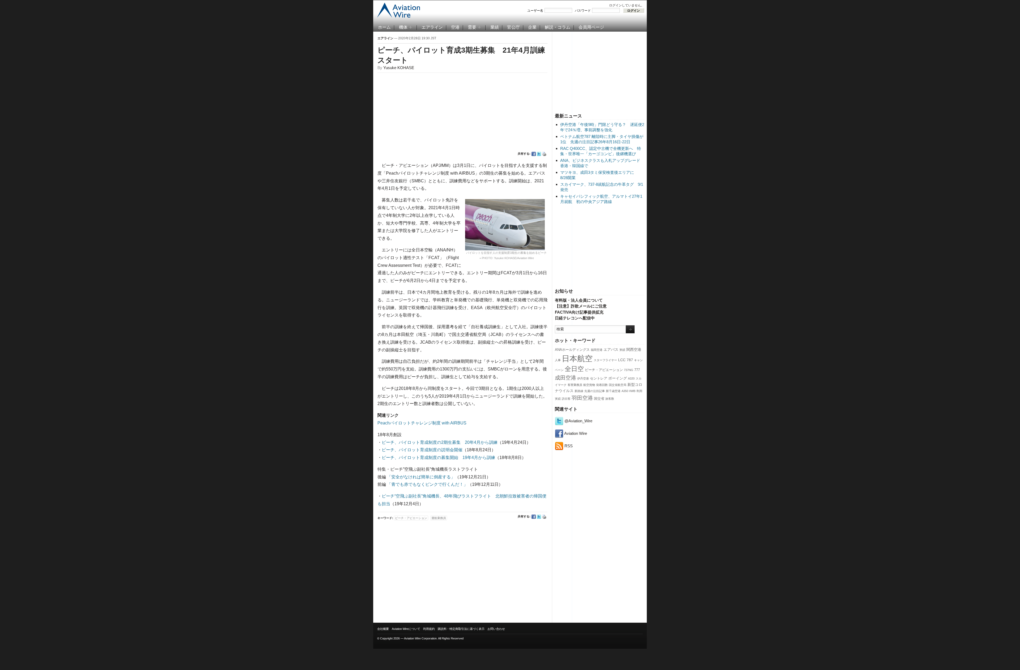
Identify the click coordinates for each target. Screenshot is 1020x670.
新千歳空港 (613, 391)
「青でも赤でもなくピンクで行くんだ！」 (427, 484)
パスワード (583, 10)
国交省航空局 (617, 384)
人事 (558, 360)
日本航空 (577, 358)
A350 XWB (628, 391)
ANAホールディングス (572, 350)
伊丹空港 (583, 378)
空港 (455, 27)
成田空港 (565, 378)
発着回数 (602, 384)
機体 (403, 27)
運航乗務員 (438, 518)
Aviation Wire (575, 433)
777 (637, 370)
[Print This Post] (544, 154)
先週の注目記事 (594, 391)
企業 (532, 27)
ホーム (384, 27)
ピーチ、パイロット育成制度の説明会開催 (422, 450)
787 (630, 360)
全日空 (574, 368)
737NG (628, 370)
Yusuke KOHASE (398, 67)
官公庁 (513, 27)
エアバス (611, 349)
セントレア (598, 378)
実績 (622, 349)
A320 (631, 378)
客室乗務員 (575, 384)
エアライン (432, 27)
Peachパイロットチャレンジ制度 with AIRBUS (421, 423)
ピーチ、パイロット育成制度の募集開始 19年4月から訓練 (438, 457)
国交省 (599, 399)
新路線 (579, 391)
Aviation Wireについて (406, 628)
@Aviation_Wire (577, 421)
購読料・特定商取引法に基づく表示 (461, 628)
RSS (568, 446)
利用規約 (429, 628)
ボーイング (617, 378)
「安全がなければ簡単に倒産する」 (421, 477)
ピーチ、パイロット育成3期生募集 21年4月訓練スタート (461, 55)
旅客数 (609, 398)
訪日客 (566, 398)
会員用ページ (591, 27)
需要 (472, 27)
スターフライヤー (605, 360)
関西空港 (633, 349)
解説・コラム (557, 27)
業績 (494, 27)
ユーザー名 (535, 10)
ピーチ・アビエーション (604, 370)
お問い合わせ (496, 628)
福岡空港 (596, 349)
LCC (622, 360)
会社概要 (383, 628)
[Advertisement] (599, 71)
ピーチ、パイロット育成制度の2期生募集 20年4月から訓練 (440, 442)
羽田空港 (582, 398)
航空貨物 (589, 384)
